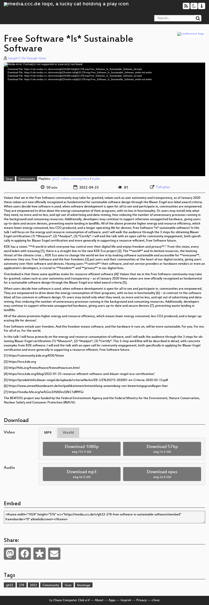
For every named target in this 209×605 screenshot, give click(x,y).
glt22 (9, 585)
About (99, 600)
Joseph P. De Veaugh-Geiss (27, 58)
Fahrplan (163, 187)
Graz (9, 179)
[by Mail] (54, 553)
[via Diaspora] (39, 553)
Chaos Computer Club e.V (71, 600)
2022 (33, 585)
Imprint (126, 600)
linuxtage (83, 585)
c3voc (156, 600)
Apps (112, 600)
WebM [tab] (68, 433)
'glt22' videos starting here (70, 179)
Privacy (141, 600)
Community (26, 179)
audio (96, 179)
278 (21, 585)
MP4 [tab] (47, 433)
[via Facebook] (25, 553)
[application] (104, 119)
